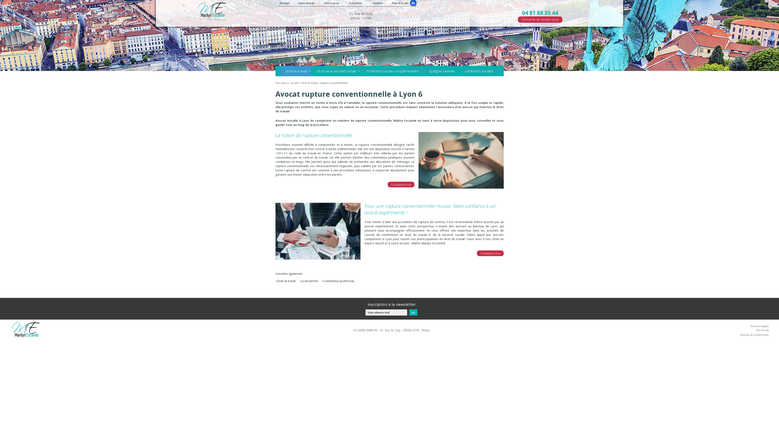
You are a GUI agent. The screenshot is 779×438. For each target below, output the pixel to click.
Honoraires (331, 3)
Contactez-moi (401, 184)
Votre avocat (306, 3)
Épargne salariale (442, 71)
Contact (377, 3)
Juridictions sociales (479, 71)
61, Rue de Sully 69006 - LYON (361, 16)
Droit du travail (296, 71)
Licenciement (309, 281)
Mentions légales (760, 326)
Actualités (355, 3)
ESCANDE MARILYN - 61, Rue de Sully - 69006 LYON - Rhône (391, 330)
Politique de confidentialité (754, 335)
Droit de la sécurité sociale (336, 71)
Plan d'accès (400, 3)
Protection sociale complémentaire (393, 71)
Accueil (284, 3)
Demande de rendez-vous (540, 19)
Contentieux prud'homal (339, 281)
